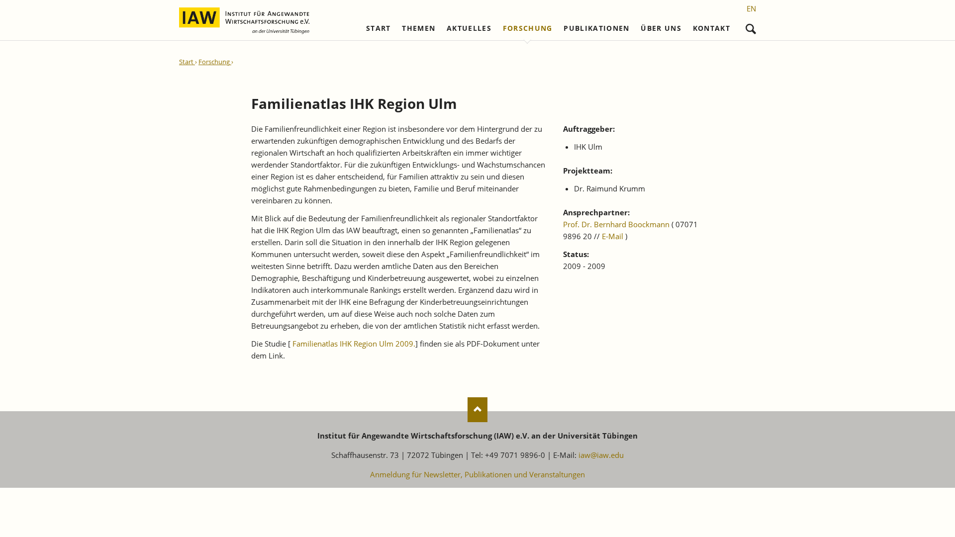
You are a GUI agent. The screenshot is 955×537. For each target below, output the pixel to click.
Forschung (528, 28)
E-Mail (612, 236)
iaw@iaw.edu (601, 455)
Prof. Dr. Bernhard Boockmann (616, 224)
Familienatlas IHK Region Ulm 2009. (353, 344)
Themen (418, 28)
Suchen (751, 26)
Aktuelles (469, 28)
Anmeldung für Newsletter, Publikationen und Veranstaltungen (477, 474)
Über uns (661, 28)
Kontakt (711, 28)
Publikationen (597, 28)
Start (378, 28)
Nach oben (477, 409)
